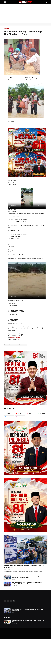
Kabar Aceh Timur (22, 344)
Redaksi (5, 37)
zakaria (5, 569)
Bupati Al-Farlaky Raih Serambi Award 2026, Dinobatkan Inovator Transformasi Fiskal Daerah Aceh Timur (27, 583)
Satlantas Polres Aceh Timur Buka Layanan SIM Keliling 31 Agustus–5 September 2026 (24, 566)
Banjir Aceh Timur (7, 344)
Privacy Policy (35, 631)
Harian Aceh (15, 344)
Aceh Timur (6, 28)
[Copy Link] (5, 87)
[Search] (46, 2)
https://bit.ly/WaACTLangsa (17, 337)
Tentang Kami (21, 631)
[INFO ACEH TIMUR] (25, 2)
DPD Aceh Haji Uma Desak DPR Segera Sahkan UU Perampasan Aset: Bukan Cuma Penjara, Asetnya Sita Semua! (29, 576)
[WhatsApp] (5, 81)
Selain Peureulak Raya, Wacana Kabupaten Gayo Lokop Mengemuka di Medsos (28, 621)
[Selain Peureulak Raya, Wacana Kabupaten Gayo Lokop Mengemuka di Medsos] (7, 622)
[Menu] (5, 2)
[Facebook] (5, 84)
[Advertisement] (25, 13)
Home (5, 24)
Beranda (14, 631)
